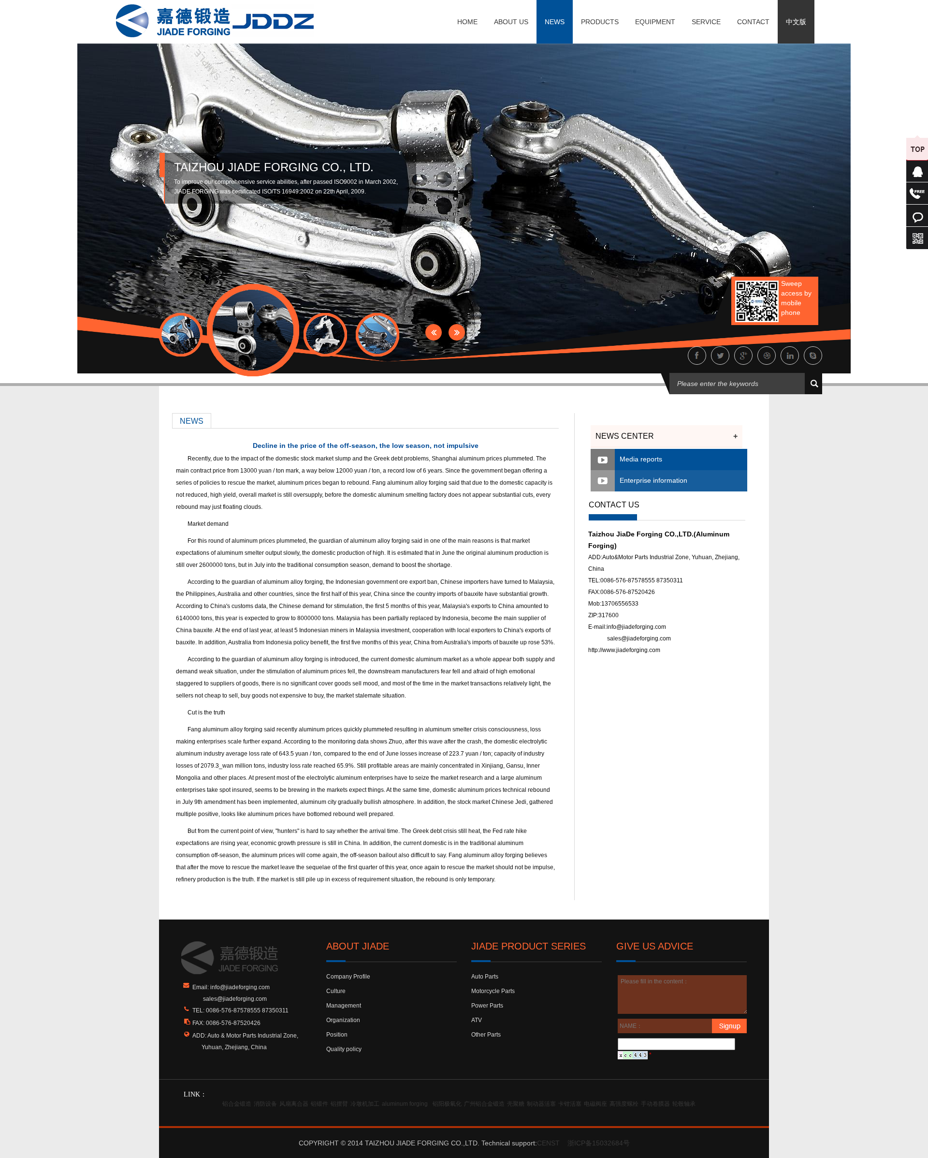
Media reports (641, 459)
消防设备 (265, 1103)
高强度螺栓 (623, 1103)
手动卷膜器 (655, 1103)
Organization (343, 1020)
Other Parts (486, 1034)
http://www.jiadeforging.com (624, 650)
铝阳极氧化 (447, 1103)
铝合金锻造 (236, 1103)
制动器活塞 (541, 1103)
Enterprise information (653, 480)
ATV (476, 1020)
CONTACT (753, 22)
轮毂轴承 (684, 1103)
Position (337, 1034)
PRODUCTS (600, 22)
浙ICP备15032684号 (598, 1143)
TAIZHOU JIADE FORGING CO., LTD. (274, 167)
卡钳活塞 (569, 1103)
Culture (336, 991)
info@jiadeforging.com (636, 627)
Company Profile (348, 976)
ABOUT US (511, 22)
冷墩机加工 (364, 1103)
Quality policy (344, 1049)
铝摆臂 (339, 1103)
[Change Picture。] (633, 1055)
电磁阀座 (595, 1103)
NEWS (555, 22)
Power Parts (487, 1005)
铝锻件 (319, 1103)
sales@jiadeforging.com (639, 638)
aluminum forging (405, 1103)
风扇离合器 (293, 1103)
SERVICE (706, 22)
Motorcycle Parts (493, 991)
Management (343, 1005)
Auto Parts (484, 976)
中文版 (796, 22)
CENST (548, 1143)
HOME (467, 22)
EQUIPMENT (655, 22)
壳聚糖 (515, 1103)
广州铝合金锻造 (484, 1103)
